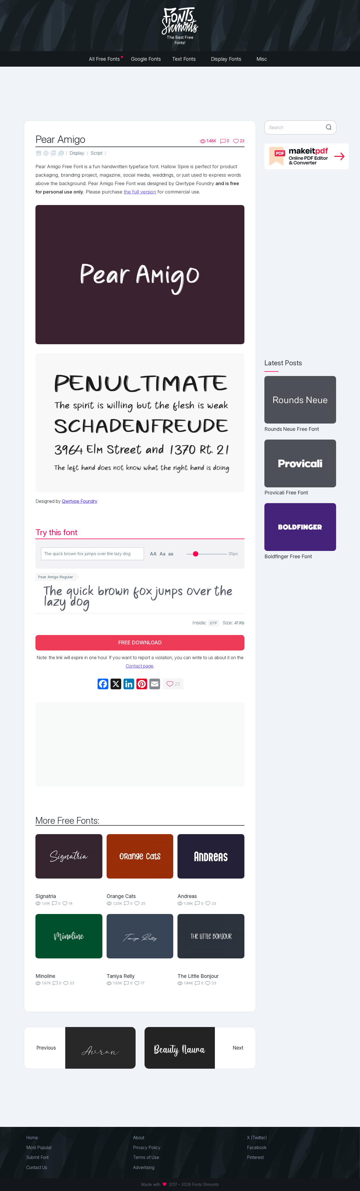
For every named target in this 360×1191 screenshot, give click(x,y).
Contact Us (36, 1167)
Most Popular (39, 1147)
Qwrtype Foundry (79, 501)
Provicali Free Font (286, 493)
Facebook (257, 1147)
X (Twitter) (257, 1137)
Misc (262, 59)
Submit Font (37, 1157)
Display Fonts (227, 59)
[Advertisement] (180, 92)
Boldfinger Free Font (288, 556)
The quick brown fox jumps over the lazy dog (138, 597)
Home (32, 1137)
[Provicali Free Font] (300, 464)
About (138, 1137)
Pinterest (255, 1157)
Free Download (140, 642)
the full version (140, 192)
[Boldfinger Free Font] (300, 527)
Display (76, 153)
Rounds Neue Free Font (291, 429)
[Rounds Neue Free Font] (300, 400)
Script (96, 153)
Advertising (143, 1167)
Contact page (139, 666)
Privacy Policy (146, 1147)
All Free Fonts (104, 59)
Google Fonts (146, 59)
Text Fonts (184, 59)
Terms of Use (146, 1157)
